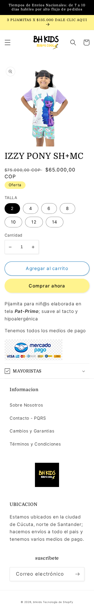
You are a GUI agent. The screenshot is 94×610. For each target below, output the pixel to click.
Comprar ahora (47, 286)
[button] (7, 42)
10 (13, 221)
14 (54, 221)
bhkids (37, 602)
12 (34, 221)
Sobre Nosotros (26, 405)
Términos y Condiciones (35, 444)
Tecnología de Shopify (58, 602)
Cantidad (13, 235)
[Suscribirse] (77, 574)
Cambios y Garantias (32, 430)
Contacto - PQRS (28, 418)
